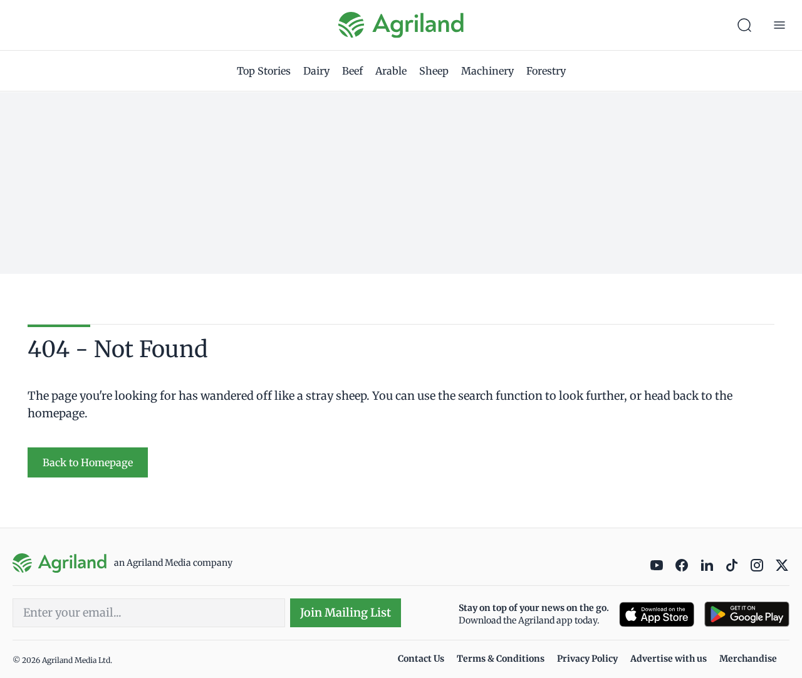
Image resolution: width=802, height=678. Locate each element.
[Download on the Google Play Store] (746, 614)
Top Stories (264, 71)
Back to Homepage (88, 462)
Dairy (316, 71)
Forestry (546, 71)
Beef (352, 71)
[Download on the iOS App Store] (656, 614)
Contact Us (421, 658)
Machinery (487, 71)
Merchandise (748, 658)
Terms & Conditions (500, 658)
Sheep (434, 71)
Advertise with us (668, 658)
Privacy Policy (587, 658)
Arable (391, 71)
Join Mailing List (345, 612)
